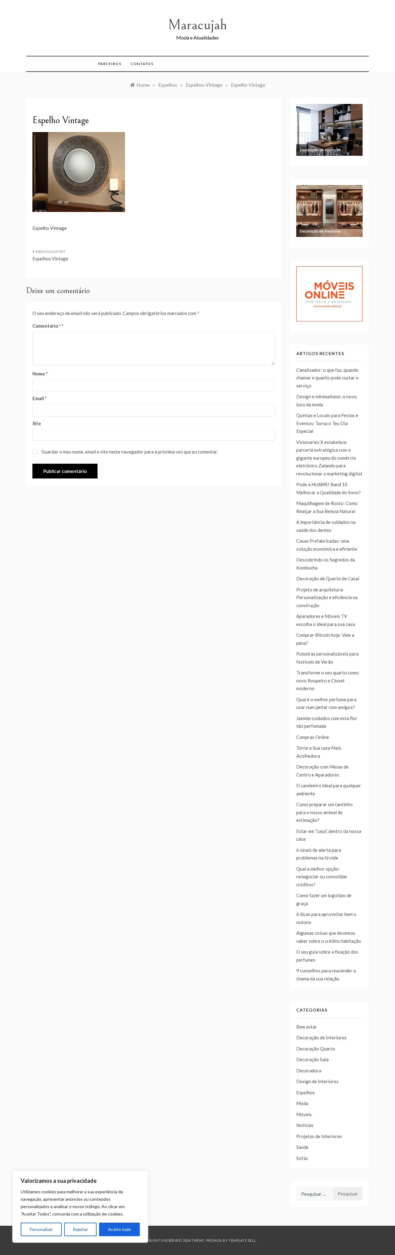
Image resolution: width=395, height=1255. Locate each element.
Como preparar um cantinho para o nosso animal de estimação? (324, 812)
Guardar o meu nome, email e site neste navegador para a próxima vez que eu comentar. (129, 451)
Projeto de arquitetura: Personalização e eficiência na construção (327, 597)
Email (39, 398)
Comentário (46, 326)
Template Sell (242, 1240)
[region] (80, 1206)
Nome (40, 373)
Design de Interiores (317, 1081)
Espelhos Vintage (50, 258)
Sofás (302, 1158)
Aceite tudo (119, 1229)
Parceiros (110, 63)
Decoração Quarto (315, 1048)
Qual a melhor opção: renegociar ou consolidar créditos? (321, 876)
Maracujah (197, 24)
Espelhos (305, 1092)
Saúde (302, 1147)
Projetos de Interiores (319, 1136)
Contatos (142, 63)
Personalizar (41, 1229)
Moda (302, 1103)
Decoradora (308, 1070)
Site (36, 423)
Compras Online (312, 737)
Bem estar (306, 1026)
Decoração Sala (312, 1059)
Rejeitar (80, 1229)
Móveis (304, 1114)
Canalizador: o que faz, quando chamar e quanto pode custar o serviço (327, 377)
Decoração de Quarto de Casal (327, 578)
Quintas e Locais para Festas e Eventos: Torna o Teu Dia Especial (327, 423)
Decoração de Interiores (321, 1037)
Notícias (305, 1125)
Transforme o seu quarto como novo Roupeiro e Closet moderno (327, 680)
